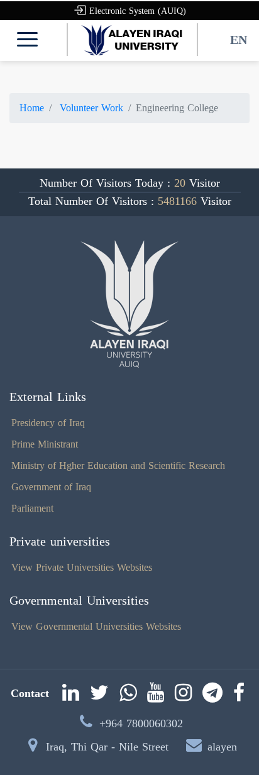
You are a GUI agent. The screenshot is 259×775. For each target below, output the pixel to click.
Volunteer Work (90, 108)
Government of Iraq (51, 487)
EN (238, 40)
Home (31, 108)
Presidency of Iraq (48, 422)
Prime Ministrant (44, 444)
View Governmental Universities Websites (96, 626)
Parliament (32, 508)
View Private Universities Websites (81, 567)
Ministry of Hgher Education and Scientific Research (118, 465)
